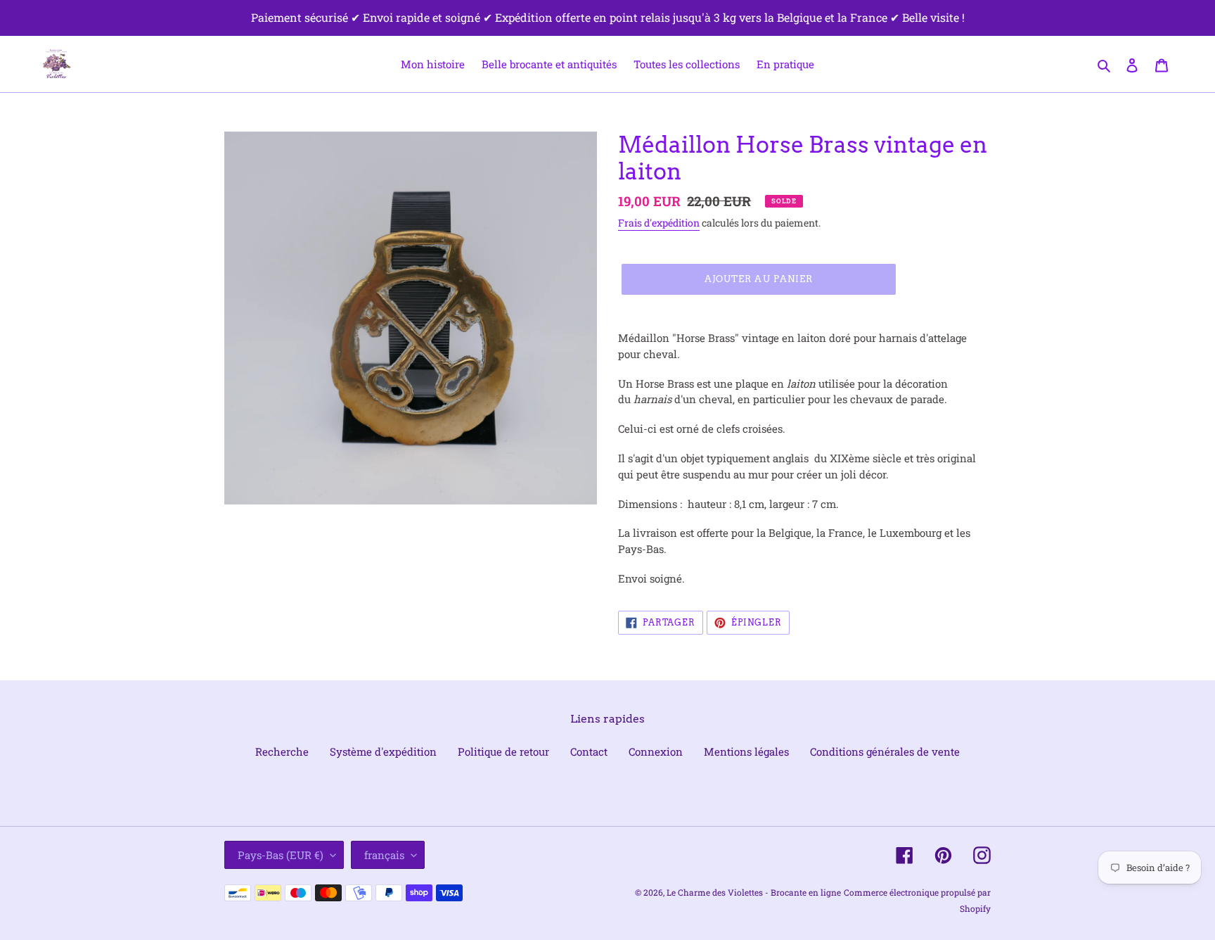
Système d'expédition (383, 751)
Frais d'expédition (659, 222)
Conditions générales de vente (885, 751)
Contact (589, 751)
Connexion (656, 751)
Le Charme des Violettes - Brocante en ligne (754, 892)
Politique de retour (503, 751)
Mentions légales (746, 751)
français (384, 855)
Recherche (282, 751)
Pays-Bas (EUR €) (280, 855)
